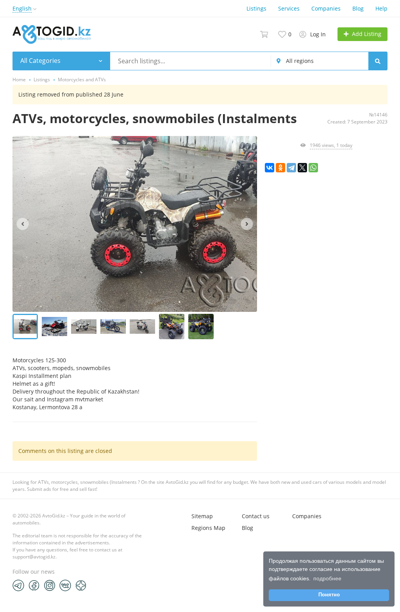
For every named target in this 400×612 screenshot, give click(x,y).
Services (289, 8)
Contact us (256, 516)
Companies (326, 8)
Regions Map (208, 527)
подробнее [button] (327, 578)
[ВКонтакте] (269, 167)
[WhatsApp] (313, 167)
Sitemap (202, 516)
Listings (256, 8)
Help (381, 8)
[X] (302, 167)
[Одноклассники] (280, 167)
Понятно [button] (329, 595)
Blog (358, 8)
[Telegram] (291, 167)
